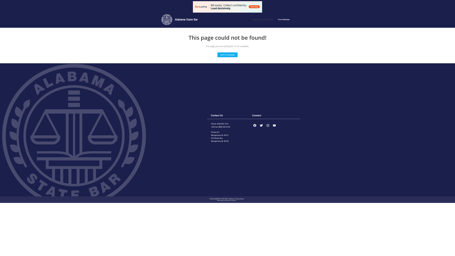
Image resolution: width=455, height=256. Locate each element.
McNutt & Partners (231, 200)
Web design (220, 200)
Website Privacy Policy (236, 199)
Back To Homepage (227, 55)
